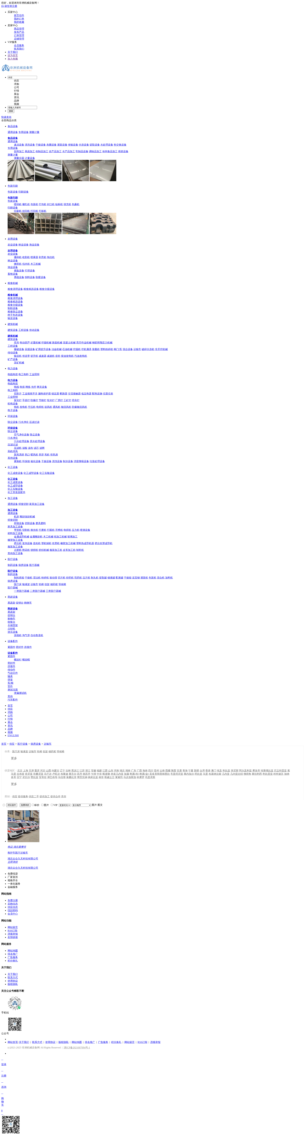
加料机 (169, 577)
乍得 (93, 774)
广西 (139, 770)
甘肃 (179, 770)
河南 (116, 770)
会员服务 (19, 45)
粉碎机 (45, 577)
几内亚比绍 (236, 774)
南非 (101, 777)
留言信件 (19, 15)
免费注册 (13, 900)
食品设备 (13, 126)
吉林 (68, 770)
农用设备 (13, 238)
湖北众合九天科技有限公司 (23, 858)
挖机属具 (86, 349)
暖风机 (34, 454)
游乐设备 (13, 632)
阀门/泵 (118, 349)
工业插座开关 (29, 393)
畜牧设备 (13, 274)
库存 (63, 796)
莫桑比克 (71, 777)
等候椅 (62, 584)
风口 (27, 454)
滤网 (41, 448)
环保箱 (26, 461)
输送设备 (13, 318)
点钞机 (11, 628)
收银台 (11, 622)
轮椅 (41, 584)
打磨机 (42, 530)
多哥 (13, 777)
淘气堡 (26, 635)
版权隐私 (13, 984)
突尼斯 (234, 770)
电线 (16, 387)
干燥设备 (41, 144)
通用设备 (13, 132)
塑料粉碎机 (106, 349)
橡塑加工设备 (15, 540)
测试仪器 (13, 689)
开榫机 (59, 530)
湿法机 (37, 577)
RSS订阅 (12, 930)
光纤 (33, 387)
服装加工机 (56, 550)
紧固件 (11, 647)
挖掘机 (77, 349)
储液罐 (111, 577)
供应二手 (34, 796)
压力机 (75, 530)
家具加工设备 (36, 504)
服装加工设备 (15, 546)
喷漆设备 (85, 530)
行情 (16, 90)
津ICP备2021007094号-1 (77, 1047)
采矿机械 (19, 362)
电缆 (22, 387)
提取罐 (103, 577)
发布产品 (19, 32)
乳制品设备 (82, 151)
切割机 (26, 530)
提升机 (34, 356)
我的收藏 (19, 22)
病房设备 (23, 565)
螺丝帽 (26, 659)
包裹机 (75, 204)
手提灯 (26, 400)
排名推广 (13, 954)
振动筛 (53, 577)
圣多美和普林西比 (159, 774)
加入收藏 (13, 58)
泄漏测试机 (20, 693)
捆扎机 (26, 204)
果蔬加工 (30, 151)
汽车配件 (13, 699)
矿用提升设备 (43, 349)
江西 (105, 770)
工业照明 (34, 374)
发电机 (23, 407)
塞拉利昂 (257, 774)
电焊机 (40, 407)
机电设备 (13, 403)
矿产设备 (13, 359)
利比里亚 (268, 774)
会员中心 (13, 913)
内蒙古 (55, 770)
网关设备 (42, 387)
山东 (110, 770)
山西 (48, 770)
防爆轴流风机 (79, 407)
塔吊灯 (75, 400)
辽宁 (62, 770)
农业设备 (13, 244)
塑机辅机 (46, 543)
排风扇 (54, 454)
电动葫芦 (25, 342)
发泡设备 (27, 543)
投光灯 (51, 400)
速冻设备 (19, 144)
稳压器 (55, 393)
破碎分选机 (148, 349)
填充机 (67, 204)
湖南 (127, 770)
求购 (16, 84)
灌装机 (144, 577)
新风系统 (19, 454)
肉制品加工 (42, 151)
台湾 (202, 770)
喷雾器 (34, 257)
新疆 (196, 770)
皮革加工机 (69, 550)
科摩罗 (140, 777)
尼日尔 (26, 777)
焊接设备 (19, 523)
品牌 (16, 100)
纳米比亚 (93, 777)
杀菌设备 (51, 144)
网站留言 (13, 927)
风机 (47, 454)
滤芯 (36, 448)
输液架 (26, 584)
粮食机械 (13, 283)
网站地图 (13, 950)
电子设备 (13, 410)
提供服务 (23, 796)
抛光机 (34, 530)
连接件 (28, 647)
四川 (150, 770)
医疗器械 (34, 565)
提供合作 (55, 796)
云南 (162, 770)
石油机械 (67, 349)
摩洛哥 (256, 770)
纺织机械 (44, 550)
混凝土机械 (69, 342)
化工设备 (13, 467)
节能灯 (42, 400)
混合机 (161, 577)
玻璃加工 (72, 536)
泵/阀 (10, 683)
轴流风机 (66, 407)
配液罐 (119, 577)
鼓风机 (48, 407)
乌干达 (48, 774)
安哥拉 (43, 777)
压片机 (86, 577)
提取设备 (95, 144)
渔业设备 (34, 244)
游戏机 (18, 635)
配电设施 (97, 393)
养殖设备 (19, 277)
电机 (16, 407)
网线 (27, 387)
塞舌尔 (72, 774)
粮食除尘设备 (15, 311)
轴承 (10, 676)
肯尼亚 (29, 774)
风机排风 (13, 451)
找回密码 (13, 910)
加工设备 (13, 498)
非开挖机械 (161, 349)
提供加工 (45, 796)
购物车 (28, 602)
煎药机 (78, 577)
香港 (207, 770)
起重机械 (35, 342)
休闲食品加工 (110, 151)
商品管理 (19, 28)
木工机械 (35, 264)
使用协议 (13, 980)
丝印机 (26, 211)
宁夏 (190, 770)
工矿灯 (67, 400)
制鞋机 (80, 550)
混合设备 (128, 349)
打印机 (34, 211)
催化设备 (35, 461)
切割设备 (30, 523)
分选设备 (84, 144)
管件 (10, 686)
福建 (99, 770)
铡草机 (18, 264)
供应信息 (13, 907)
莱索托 (119, 777)
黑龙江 (75, 770)
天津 (31, 770)
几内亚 (226, 774)
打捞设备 (30, 270)
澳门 (213, 770)
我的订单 (19, 18)
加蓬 (126, 774)
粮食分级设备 (47, 289)
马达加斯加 (129, 777)
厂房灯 (59, 400)
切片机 (61, 577)
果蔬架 (11, 602)
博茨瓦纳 (82, 777)
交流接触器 (74, 393)
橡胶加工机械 (68, 543)
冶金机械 (56, 349)
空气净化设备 (21, 434)
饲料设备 (30, 277)
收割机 (26, 257)
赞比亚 (34, 777)
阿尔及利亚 (245, 770)
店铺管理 (19, 38)
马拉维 (62, 777)
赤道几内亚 (117, 774)
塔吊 (16, 342)
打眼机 (51, 530)
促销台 (20, 602)
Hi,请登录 (6, 6)
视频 (16, 104)
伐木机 (26, 264)
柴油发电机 (67, 356)
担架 (47, 584)
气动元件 (13, 673)
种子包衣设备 (15, 315)
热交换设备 (120, 144)
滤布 (30, 448)
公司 (16, 87)
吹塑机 (56, 543)
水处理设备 (106, 144)
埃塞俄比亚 (267, 770)
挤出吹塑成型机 (103, 543)
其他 (10, 696)
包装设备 (13, 191)
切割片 (18, 393)
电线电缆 (13, 374)
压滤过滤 (34, 422)
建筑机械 (13, 324)
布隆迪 (64, 774)
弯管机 (18, 530)
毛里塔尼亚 (176, 774)
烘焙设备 (123, 151)
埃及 (219, 770)
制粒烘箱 (19, 577)
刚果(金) (144, 774)
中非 (99, 774)
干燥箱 (128, 577)
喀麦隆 (106, 774)
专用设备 (23, 132)
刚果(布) (134, 774)
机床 (16, 516)
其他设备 (13, 458)
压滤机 (18, 448)
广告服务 (13, 957)
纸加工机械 (60, 536)
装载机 (96, 349)
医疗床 (18, 584)
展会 (16, 94)
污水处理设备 (21, 441)
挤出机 (18, 543)
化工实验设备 (47, 473)
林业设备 (23, 244)
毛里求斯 (150, 777)
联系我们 (19, 48)
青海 (185, 770)
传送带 (26, 356)
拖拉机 (51, 257)
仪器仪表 (108, 393)
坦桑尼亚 (38, 774)
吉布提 (20, 774)
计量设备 (30, 158)
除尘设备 (13, 422)
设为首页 (13, 55)
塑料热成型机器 (85, 543)
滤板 (24, 448)
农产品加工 (55, 151)
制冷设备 (68, 461)
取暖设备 (41, 277)
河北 (42, 770)
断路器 (63, 393)
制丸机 (94, 577)
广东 (133, 770)
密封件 (20, 647)
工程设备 (23, 330)
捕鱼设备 (19, 270)
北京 (19, 770)
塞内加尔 (189, 774)
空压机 (32, 407)
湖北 (122, 770)
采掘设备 (30, 349)
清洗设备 (30, 144)
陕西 (173, 770)
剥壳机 (42, 257)
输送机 (18, 356)
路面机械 (57, 342)
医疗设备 (13, 559)
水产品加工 (68, 151)
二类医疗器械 (37, 591)
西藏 (167, 770)
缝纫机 (34, 550)
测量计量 (34, 132)
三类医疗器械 (53, 591)
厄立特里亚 (280, 770)
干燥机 (28, 577)
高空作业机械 (84, 342)
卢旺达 (56, 774)
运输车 (137, 349)
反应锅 (136, 577)
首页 (3, 743)
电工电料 (23, 374)
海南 (145, 770)
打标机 (42, 211)
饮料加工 (19, 151)
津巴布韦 (52, 777)
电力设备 (13, 368)
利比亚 (226, 770)
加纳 (286, 774)
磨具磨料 (41, 523)
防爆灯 (34, 400)
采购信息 (13, 903)
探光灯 (18, 400)
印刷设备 (23, 191)
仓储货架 (13, 625)
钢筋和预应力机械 (102, 342)
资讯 (16, 97)
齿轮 (57, 356)
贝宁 (19, 777)
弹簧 (10, 679)
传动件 (11, 669)
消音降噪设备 (81, 461)
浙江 (87, 770)
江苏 (82, 770)
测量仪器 (19, 158)
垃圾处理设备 (97, 461)
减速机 (51, 356)
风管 (41, 454)
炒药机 (70, 577)
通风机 (56, 407)
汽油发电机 (80, 356)
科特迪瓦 (278, 774)
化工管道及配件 (16, 492)
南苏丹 (86, 774)
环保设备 (13, 416)
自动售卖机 (36, 635)
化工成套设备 (15, 473)
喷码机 (18, 204)
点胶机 (18, 550)
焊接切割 (23, 504)
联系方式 (13, 977)
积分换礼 (13, 960)
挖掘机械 (46, 342)
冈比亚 (198, 774)
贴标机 (59, 204)
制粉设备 (13, 308)
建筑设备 (13, 330)
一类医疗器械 (21, 591)
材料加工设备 (15, 533)
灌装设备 (62, 144)
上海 (25, 770)
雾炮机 (18, 461)
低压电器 (86, 393)
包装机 (34, 204)
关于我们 (13, 52)
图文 (100, 805)
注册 (14, 6)
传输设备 (73, 144)
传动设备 (34, 330)
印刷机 (18, 211)
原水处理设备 (37, 441)
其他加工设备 (15, 553)
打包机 (42, 204)
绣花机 (26, 550)
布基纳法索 (215, 774)
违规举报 (13, 934)
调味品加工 (95, 151)
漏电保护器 (44, 393)
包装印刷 (13, 186)
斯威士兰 (109, 777)
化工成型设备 (31, 473)
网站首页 (13, 1042)
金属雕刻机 (36, 536)
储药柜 (54, 584)
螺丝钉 (18, 659)
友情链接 (13, 937)
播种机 (18, 257)
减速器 (42, 356)
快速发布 (6, 117)
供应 (16, 80)
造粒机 (37, 543)
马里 (205, 774)
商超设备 (13, 596)
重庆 (37, 770)
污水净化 (23, 422)
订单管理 (19, 35)
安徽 (93, 770)
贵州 (156, 770)
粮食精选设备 (31, 289)
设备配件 (13, 641)
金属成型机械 (21, 536)
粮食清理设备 (15, 289)
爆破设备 (19, 349)
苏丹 (79, 774)
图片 (94, 805)
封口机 (51, 204)
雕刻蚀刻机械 (27, 516)
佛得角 (247, 774)
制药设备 (13, 565)
